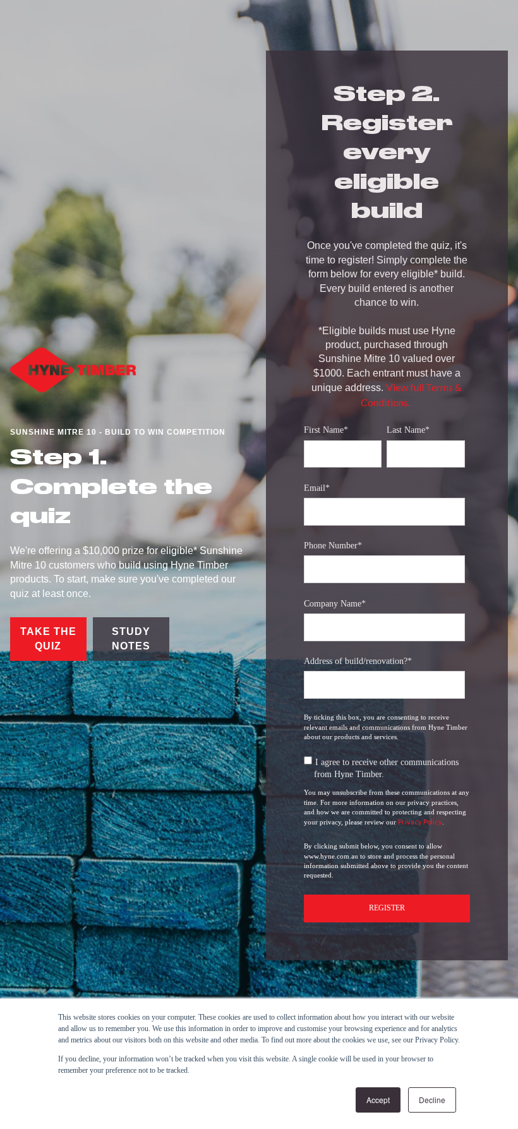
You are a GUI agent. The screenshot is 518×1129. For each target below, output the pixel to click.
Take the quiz (48, 638)
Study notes (131, 638)
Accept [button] (378, 1099)
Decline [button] (432, 1099)
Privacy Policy (420, 822)
